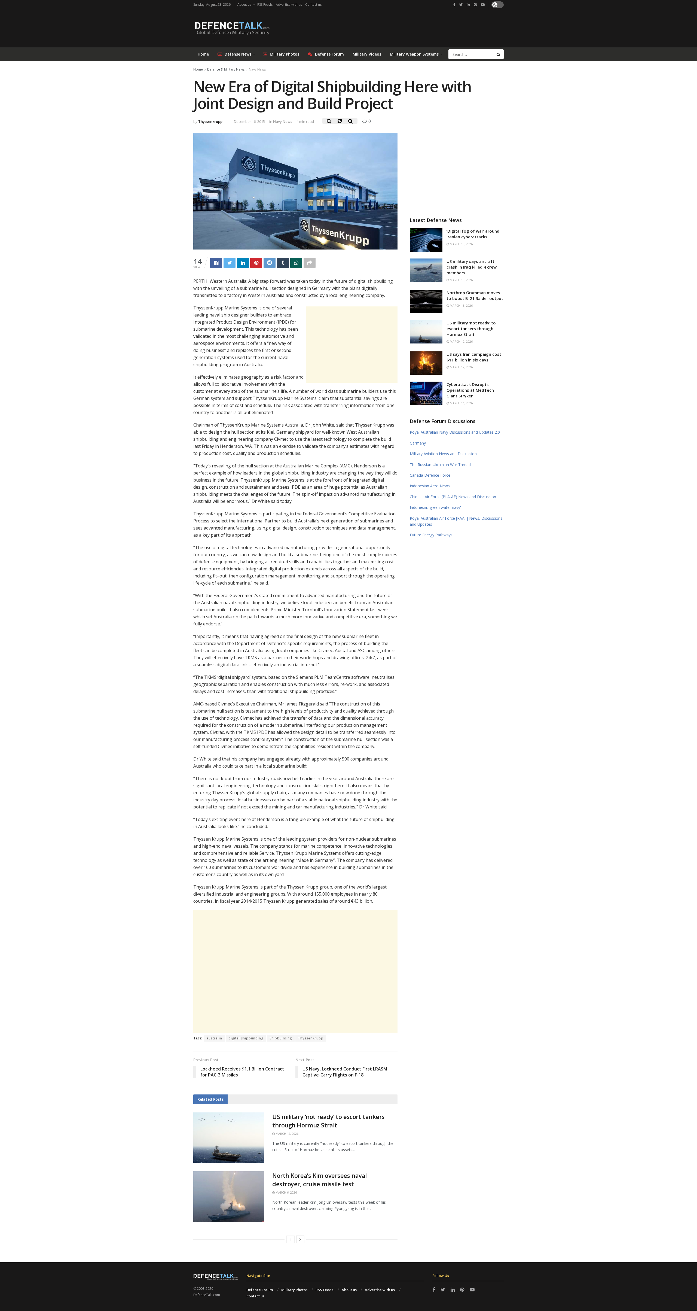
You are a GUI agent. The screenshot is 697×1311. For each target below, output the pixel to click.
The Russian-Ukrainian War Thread (440, 464)
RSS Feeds (265, 4)
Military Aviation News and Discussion (443, 453)
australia (214, 1038)
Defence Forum (259, 1289)
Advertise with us (289, 4)
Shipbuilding (281, 1038)
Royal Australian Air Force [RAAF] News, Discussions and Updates (456, 521)
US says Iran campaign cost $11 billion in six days (474, 357)
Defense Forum (329, 54)
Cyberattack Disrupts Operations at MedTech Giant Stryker (470, 390)
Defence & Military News (225, 69)
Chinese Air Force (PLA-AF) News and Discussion (453, 496)
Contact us (313, 4)
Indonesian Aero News (430, 485)
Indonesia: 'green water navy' (435, 507)
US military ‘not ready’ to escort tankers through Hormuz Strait (328, 1120)
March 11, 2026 (461, 403)
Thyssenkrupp (210, 121)
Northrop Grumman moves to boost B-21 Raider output (475, 295)
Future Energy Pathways (431, 534)
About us (244, 4)
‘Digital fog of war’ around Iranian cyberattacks (473, 233)
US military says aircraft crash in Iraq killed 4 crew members (472, 266)
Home (203, 54)
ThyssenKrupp (310, 1038)
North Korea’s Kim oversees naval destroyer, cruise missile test (319, 1179)
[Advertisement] (352, 344)
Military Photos (284, 54)
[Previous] (290, 1239)
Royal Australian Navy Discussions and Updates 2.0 (455, 432)
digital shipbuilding (245, 1038)
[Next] (300, 1239)
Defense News (238, 54)
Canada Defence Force (430, 475)
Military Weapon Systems (414, 54)
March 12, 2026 (286, 1133)
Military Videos (367, 54)
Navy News (257, 69)
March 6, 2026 (286, 1192)
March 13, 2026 (461, 244)
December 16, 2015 (249, 121)
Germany (418, 443)
